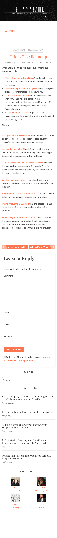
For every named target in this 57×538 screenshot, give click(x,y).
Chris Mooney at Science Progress (21, 88)
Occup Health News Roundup (28, 50)
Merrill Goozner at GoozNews (19, 78)
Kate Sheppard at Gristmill (17, 95)
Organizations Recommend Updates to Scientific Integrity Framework (26, 457)
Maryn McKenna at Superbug (16, 203)
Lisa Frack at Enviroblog (13, 179)
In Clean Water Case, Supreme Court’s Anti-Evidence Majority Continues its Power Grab (24, 441)
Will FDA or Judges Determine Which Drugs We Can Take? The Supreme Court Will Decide (28, 398)
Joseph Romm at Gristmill (17, 112)
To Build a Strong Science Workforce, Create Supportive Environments (24, 426)
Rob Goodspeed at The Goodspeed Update (22, 162)
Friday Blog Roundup (28, 56)
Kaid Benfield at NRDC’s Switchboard (20, 193)
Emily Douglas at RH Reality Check (18, 217)
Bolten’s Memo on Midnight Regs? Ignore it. (42, 247)
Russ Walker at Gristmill (13, 149)
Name (6, 312)
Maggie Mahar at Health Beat (16, 135)
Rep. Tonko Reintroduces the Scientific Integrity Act (28, 412)
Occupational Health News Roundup (18, 247)
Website (8, 336)
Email (6, 324)
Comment (8, 275)
